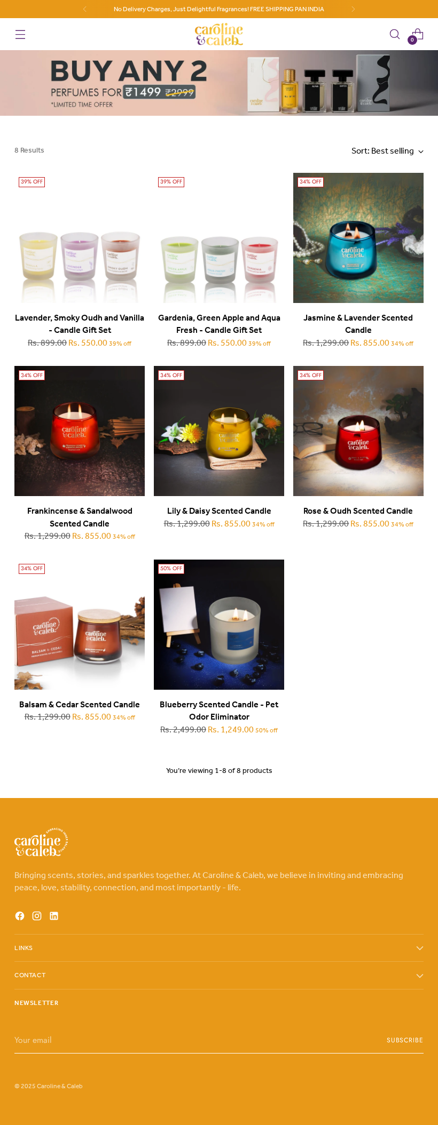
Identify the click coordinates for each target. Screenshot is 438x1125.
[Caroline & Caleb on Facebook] (20, 918)
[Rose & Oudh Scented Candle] (358, 431)
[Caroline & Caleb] (219, 34)
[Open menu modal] (20, 34)
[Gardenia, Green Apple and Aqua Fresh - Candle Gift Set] (219, 238)
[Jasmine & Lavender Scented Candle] (358, 238)
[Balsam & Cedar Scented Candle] (79, 625)
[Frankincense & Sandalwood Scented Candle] (79, 431)
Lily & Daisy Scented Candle (219, 511)
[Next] (353, 9)
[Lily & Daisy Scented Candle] (219, 431)
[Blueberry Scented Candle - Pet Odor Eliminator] (219, 625)
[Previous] (85, 9)
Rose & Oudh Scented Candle (358, 511)
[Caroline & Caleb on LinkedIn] (55, 918)
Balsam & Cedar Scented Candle (79, 704)
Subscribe (405, 1040)
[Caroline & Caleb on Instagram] (38, 918)
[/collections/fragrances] (219, 83)
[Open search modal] (395, 34)
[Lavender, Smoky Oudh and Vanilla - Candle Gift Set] (79, 238)
